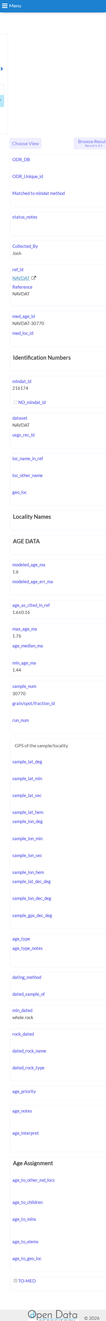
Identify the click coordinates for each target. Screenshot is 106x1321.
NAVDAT (21, 278)
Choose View (25, 143)
